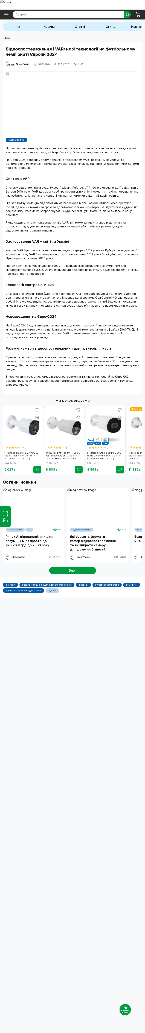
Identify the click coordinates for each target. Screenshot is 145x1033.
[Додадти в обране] (37, 410)
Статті (80, 27)
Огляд (110, 27)
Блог (7, 38)
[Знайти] (127, 14)
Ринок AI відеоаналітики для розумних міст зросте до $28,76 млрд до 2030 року (29, 541)
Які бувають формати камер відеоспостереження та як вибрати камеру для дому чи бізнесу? (93, 543)
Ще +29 (53, 590)
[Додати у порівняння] (37, 417)
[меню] (6, 14)
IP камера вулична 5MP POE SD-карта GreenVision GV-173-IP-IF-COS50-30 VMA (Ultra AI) (105, 455)
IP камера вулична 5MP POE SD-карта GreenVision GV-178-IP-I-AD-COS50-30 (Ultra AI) (22, 455)
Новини (49, 27)
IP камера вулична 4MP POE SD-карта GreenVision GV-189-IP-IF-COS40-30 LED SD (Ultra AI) (63, 455)
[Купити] (37, 469)
